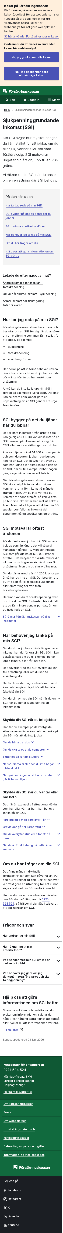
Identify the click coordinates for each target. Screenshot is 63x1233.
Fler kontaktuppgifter (18, 1091)
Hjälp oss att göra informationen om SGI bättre (30, 253)
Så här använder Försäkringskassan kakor (31, 36)
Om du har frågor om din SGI (24, 243)
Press (7, 1112)
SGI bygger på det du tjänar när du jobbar (28, 216)
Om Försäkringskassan (18, 1103)
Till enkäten (11, 1030)
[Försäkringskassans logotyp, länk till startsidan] (21, 91)
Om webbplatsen (15, 1121)
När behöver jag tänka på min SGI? (28, 234)
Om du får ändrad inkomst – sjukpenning (29, 294)
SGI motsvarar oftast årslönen (26, 226)
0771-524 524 (15, 1070)
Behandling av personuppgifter (24, 1146)
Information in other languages (24, 1155)
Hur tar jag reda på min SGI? (24, 205)
